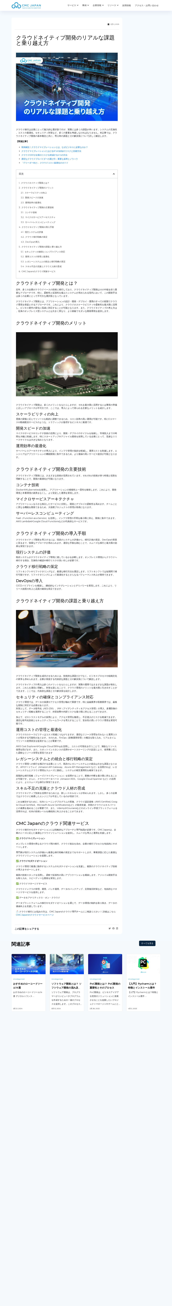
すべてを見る (147, 943)
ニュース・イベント (97, 1269)
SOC (90, 1234)
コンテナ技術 (31, 212)
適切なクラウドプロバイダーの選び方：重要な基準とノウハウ (49, 159)
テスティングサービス (22, 1216)
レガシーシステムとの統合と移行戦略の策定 (45, 261)
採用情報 (126, 5)
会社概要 (15, 1258)
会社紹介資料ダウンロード (24, 1264)
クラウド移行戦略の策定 (36, 237)
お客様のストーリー (59, 1258)
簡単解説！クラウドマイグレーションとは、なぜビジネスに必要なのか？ (54, 147)
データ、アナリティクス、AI (64, 1207)
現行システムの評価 (34, 232)
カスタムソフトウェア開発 (24, 1196)
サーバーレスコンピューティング (40, 222)
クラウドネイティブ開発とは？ (35, 183)
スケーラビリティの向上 (36, 192)
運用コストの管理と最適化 (37, 256)
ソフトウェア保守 (20, 1203)
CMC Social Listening (99, 1207)
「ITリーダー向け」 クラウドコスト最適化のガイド (44, 163)
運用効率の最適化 (33, 202)
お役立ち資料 (94, 1264)
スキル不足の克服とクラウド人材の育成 (43, 266)
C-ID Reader (94, 1220)
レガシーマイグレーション (24, 1210)
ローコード (55, 1224)
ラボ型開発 (131, 1203)
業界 (52, 1264)
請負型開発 (131, 1196)
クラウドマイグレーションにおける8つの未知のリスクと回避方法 (51, 151)
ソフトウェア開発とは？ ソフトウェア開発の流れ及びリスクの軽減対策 (66, 987)
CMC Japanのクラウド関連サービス (38, 271)
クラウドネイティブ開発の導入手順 (38, 227)
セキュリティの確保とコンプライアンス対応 (45, 251)
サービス (71, 5)
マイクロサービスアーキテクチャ (40, 217)
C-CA (90, 1227)
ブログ (91, 1258)
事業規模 (54, 1269)
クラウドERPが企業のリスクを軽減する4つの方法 (44, 155)
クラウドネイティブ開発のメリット (38, 187)
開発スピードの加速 (34, 197)
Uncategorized (18, 979)
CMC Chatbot (95, 1214)
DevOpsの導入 (32, 242)
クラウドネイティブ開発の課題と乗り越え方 (42, 246)
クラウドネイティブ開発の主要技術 (38, 207)
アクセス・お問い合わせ (147, 5)
